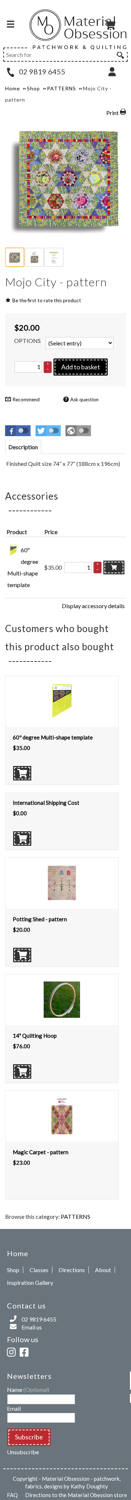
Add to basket (80, 367)
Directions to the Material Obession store (76, 1495)
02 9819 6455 (41, 71)
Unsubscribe (23, 1451)
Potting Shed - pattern (40, 919)
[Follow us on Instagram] (13, 1351)
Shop (13, 1269)
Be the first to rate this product (46, 300)
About (103, 1269)
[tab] (23, 447)
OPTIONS (27, 340)
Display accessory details (93, 605)
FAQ (12, 1495)
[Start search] (119, 54)
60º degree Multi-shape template (53, 737)
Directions (72, 1269)
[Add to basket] (113, 567)
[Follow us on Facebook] (25, 1351)
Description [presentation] (23, 446)
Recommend (26, 399)
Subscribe (29, 1437)
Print (112, 112)
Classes (38, 1269)
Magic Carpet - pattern (40, 1152)
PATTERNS (75, 1216)
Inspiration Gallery (30, 1282)
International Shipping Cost (46, 802)
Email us (31, 1327)
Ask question (84, 399)
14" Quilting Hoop (35, 1035)
